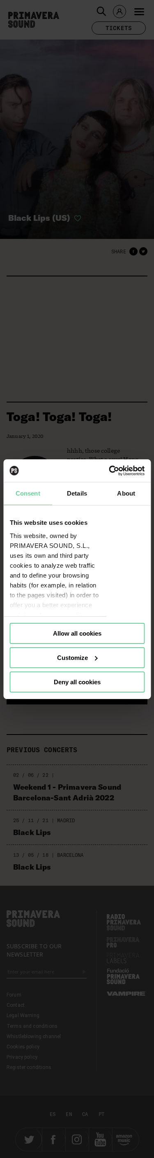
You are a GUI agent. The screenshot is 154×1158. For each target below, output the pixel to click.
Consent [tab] (28, 493)
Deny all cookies (77, 681)
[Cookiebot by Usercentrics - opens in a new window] (110, 470)
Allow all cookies (77, 633)
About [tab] (126, 493)
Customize (72, 657)
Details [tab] (77, 493)
